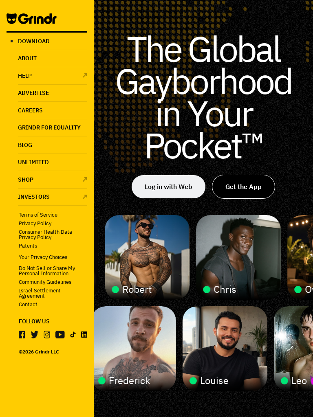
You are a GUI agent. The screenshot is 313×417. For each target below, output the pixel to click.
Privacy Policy (35, 223)
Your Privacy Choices (43, 257)
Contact (28, 304)
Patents (28, 245)
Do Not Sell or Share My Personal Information (47, 271)
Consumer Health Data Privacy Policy (45, 234)
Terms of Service (38, 214)
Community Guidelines (45, 282)
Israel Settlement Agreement (40, 293)
